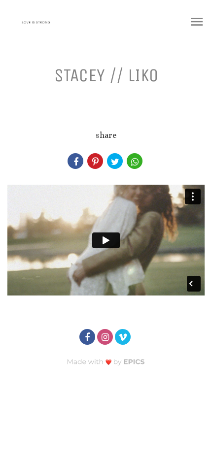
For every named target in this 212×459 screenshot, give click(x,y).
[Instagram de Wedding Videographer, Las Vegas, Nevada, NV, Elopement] (106, 336)
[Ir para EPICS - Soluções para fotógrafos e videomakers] (106, 362)
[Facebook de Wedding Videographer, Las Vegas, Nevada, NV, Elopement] (88, 336)
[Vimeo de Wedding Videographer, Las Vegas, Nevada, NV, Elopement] (124, 336)
